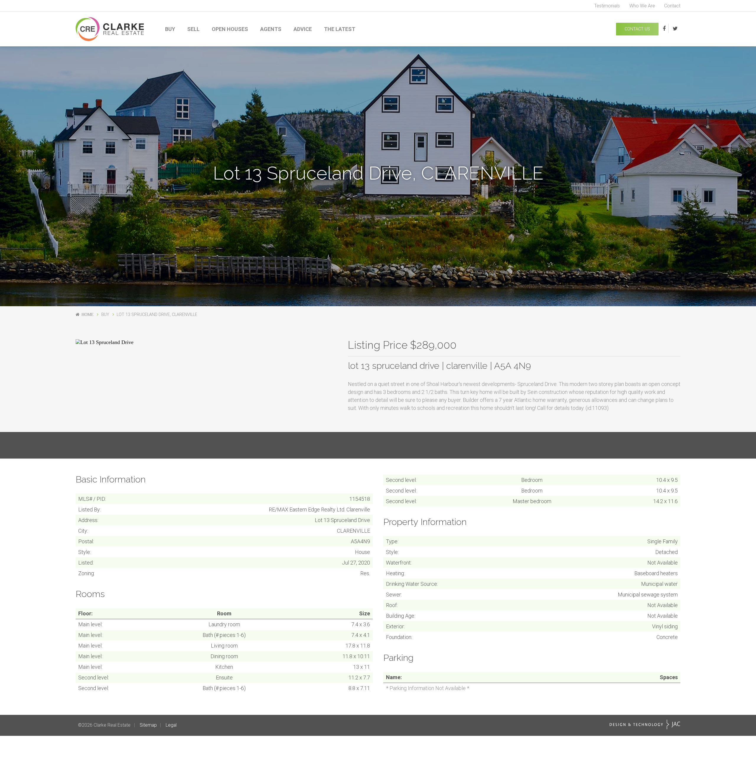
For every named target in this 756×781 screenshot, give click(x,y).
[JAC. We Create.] (645, 724)
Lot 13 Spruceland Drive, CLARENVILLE (157, 314)
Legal (171, 725)
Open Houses (230, 29)
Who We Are (642, 6)
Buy (170, 29)
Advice (303, 29)
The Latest (339, 29)
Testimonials (607, 6)
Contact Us (637, 29)
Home (88, 314)
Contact (672, 6)
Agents (270, 29)
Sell (193, 29)
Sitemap (148, 725)
